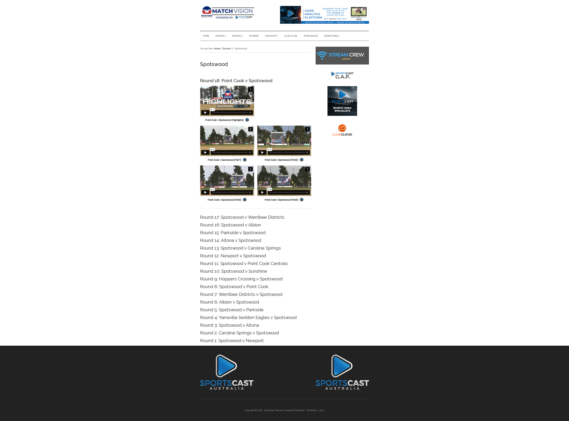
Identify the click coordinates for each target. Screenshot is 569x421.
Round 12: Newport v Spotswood (233, 255)
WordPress (311, 410)
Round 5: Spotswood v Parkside (232, 309)
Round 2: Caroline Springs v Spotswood (239, 332)
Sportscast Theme (273, 410)
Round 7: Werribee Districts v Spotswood (241, 294)
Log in (321, 410)
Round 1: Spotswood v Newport (232, 340)
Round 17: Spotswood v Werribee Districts (242, 217)
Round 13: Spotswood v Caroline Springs (240, 248)
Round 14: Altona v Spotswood (230, 240)
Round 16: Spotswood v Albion (230, 224)
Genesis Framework (295, 410)
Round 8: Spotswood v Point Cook (234, 286)
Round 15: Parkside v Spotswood (233, 232)
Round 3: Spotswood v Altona (229, 325)
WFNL (228, 12)
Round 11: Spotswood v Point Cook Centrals (244, 263)
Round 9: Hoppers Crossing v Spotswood (241, 278)
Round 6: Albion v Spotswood (229, 302)
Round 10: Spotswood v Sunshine (233, 271)
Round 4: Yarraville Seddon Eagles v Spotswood (248, 317)
